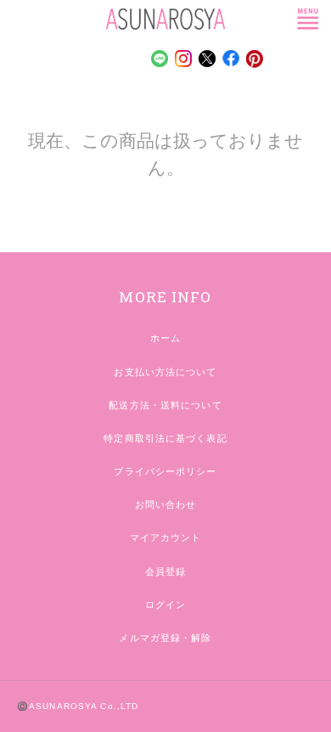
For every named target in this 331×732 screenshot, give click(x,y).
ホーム (165, 338)
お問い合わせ (166, 504)
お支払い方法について (165, 372)
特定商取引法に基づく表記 (165, 438)
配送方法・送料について (165, 405)
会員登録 (165, 571)
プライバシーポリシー (165, 471)
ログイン (165, 605)
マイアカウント (166, 537)
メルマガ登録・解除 (165, 638)
